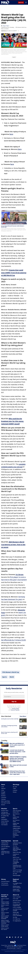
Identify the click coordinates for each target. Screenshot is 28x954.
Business (3, 795)
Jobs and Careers (17, 900)
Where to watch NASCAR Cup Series (5, 909)
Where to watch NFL (5, 899)
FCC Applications (17, 921)
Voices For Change (17, 870)
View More (23, 716)
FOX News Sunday (5, 803)
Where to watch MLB (5, 905)
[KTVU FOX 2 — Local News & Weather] (5, 2)
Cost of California (5, 846)
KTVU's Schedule (17, 907)
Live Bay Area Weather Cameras (5, 813)
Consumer (3, 797)
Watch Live (21, 2)
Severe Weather (5, 821)
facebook (12, 937)
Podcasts (3, 799)
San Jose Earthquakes (16, 834)
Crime (2, 790)
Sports (4, 677)
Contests (15, 790)
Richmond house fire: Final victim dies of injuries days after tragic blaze (17, 772)
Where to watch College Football (5, 902)
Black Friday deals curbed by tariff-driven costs (9, 733)
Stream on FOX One (4, 895)
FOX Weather (4, 824)
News (3, 784)
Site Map (15, 917)
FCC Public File (16, 919)
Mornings (16, 784)
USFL (14, 837)
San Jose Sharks (17, 832)
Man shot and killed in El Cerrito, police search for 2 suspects (17, 745)
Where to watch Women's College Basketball (5, 922)
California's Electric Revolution (17, 843)
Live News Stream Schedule (17, 909)
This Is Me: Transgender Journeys (16, 862)
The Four (15, 846)
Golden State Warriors (16, 817)
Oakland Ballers (16, 828)
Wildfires (3, 794)
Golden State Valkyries (16, 824)
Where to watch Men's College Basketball (5, 917)
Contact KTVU (16, 902)
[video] (23, 720)
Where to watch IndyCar (5, 913)
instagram (15, 937)
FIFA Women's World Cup (21, 27)
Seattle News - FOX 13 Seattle (16, 890)
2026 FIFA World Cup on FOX (17, 811)
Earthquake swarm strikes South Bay (9, 719)
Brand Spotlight (16, 875)
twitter (21, 937)
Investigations (6, 841)
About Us (16, 895)
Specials (15, 841)
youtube (10, 937)
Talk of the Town (17, 859)
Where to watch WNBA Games (5, 925)
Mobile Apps (16, 912)
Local (2, 786)
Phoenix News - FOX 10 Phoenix (17, 887)
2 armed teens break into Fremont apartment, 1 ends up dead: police (17, 751)
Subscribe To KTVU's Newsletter (17, 914)
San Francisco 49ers (16, 814)
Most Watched (6, 716)
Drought (3, 792)
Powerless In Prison (4, 849)
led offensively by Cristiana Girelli (13, 640)
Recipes (15, 792)
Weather (4, 808)
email (7, 937)
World (12, 677)
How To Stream (17, 897)
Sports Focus (16, 857)
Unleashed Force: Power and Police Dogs (5, 853)
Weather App (4, 823)
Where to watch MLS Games (5, 928)
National (3, 788)
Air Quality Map (5, 815)
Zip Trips (15, 786)
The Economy (4, 883)
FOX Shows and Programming (16, 904)
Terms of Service (15, 710)
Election (3, 804)
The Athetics (16, 830)
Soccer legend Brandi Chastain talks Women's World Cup (12, 226)
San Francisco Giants (16, 820)
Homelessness (4, 844)
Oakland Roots (16, 826)
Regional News (16, 880)
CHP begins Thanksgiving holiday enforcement (9, 726)
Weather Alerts (4, 810)
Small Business (4, 885)
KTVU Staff (15, 898)
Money (3, 879)
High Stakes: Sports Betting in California (17, 849)
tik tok (18, 937)
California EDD (4, 843)
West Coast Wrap (5, 801)
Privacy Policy (15, 708)
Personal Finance (5, 881)
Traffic (14, 788)
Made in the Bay (17, 852)
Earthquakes (4, 819)
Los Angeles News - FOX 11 (17, 883)
